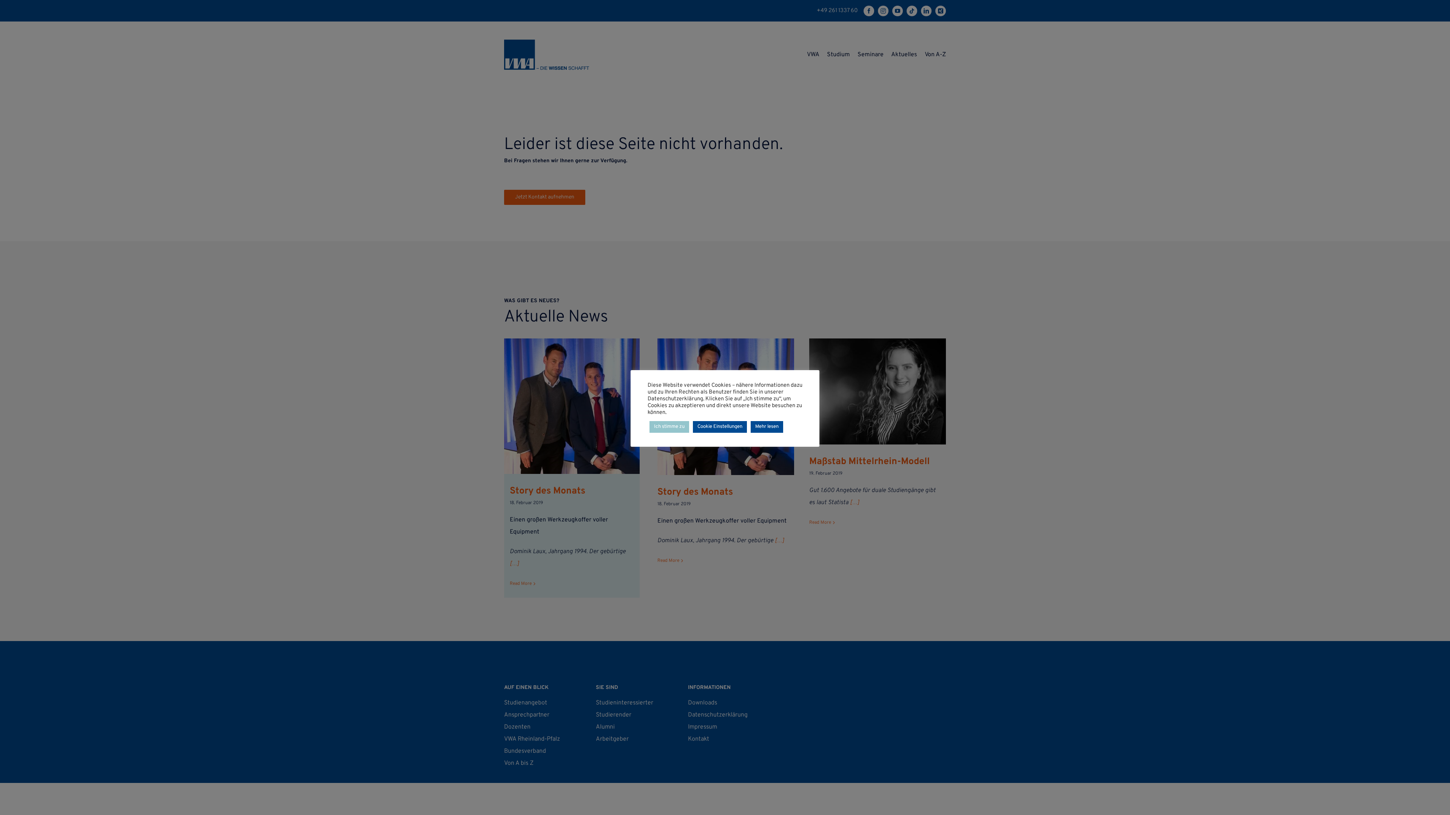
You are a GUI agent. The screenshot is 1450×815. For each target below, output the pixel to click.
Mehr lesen (767, 427)
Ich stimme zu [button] (669, 427)
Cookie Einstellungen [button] (719, 427)
